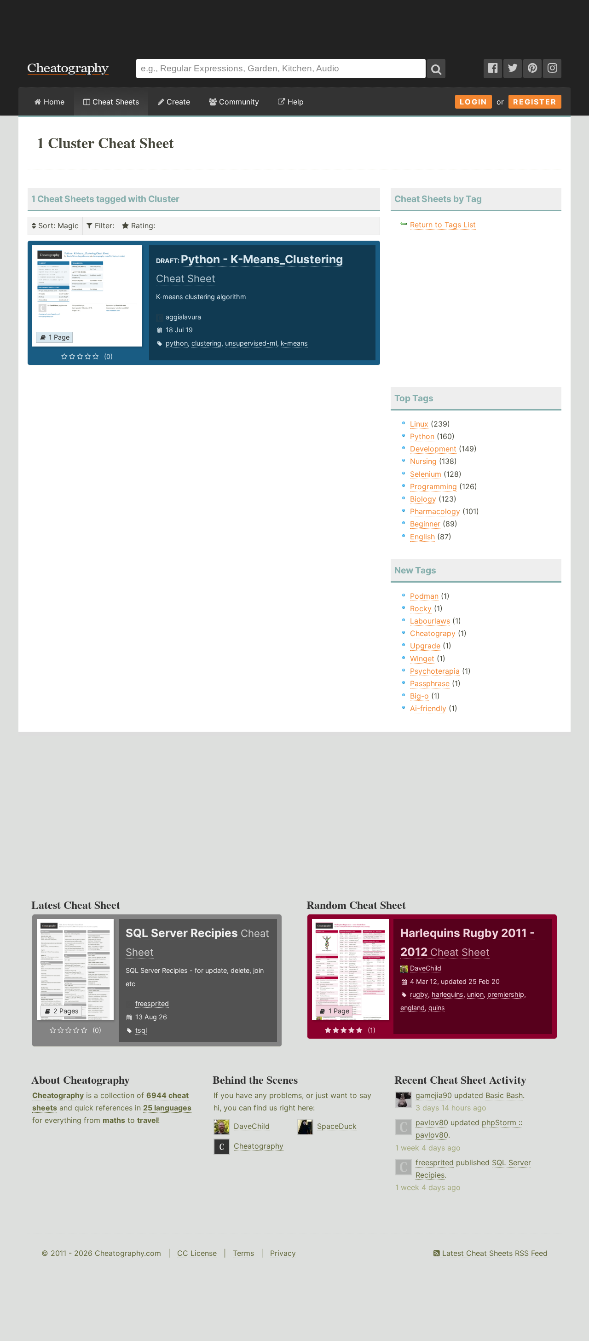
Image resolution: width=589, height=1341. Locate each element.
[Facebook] (493, 68)
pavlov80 (432, 1122)
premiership (505, 994)
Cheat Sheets (114, 101)
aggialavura (183, 317)
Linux (419, 423)
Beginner (425, 523)
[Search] (436, 68)
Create (177, 101)
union (475, 994)
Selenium (425, 474)
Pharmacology (435, 511)
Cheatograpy (433, 633)
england (412, 1008)
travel (147, 1120)
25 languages (167, 1107)
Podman (424, 596)
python (177, 343)
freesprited (152, 1003)
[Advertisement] (294, 25)
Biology (423, 498)
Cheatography (58, 1095)
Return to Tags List (443, 224)
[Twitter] (512, 68)
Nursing (423, 461)
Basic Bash (504, 1095)
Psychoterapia (435, 671)
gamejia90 (434, 1095)
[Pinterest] (532, 68)
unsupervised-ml (251, 343)
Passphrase (430, 683)
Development (433, 448)
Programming (433, 486)
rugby (419, 994)
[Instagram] (552, 68)
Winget (422, 658)
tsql (141, 1030)
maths (114, 1120)
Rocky (421, 608)
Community (238, 101)
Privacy (283, 1253)
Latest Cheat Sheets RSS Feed (494, 1253)
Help (294, 101)
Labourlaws (430, 620)
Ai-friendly (428, 708)
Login (473, 101)
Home (52, 101)
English (422, 536)
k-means (294, 343)
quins (436, 1008)
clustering (206, 343)
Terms (243, 1253)
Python (422, 436)
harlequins (447, 994)
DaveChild (425, 968)
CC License (197, 1253)
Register (535, 101)
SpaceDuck (337, 1126)
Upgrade (425, 645)
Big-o (419, 695)
